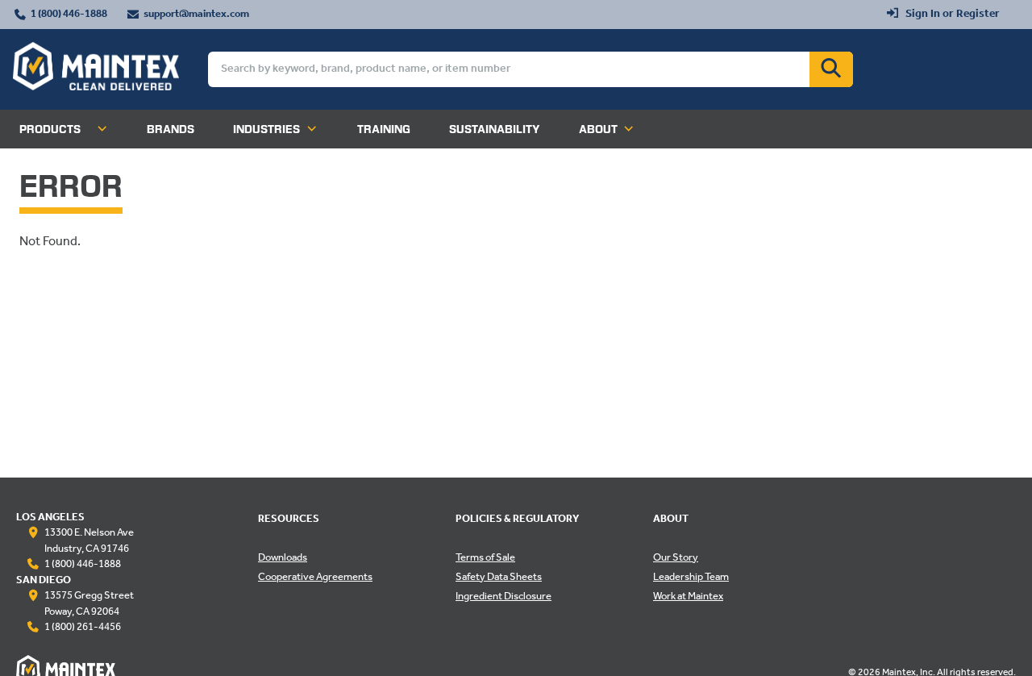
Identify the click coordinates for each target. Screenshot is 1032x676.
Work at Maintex (688, 597)
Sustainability (494, 129)
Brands (170, 129)
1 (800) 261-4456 (82, 628)
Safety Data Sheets (499, 577)
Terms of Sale (485, 558)
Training (383, 129)
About (598, 129)
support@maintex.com (196, 14)
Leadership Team (691, 577)
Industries (266, 129)
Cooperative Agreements (315, 577)
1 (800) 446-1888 (69, 14)
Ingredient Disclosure (503, 597)
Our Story (675, 558)
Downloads (282, 558)
